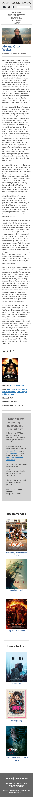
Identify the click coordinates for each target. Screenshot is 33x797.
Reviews (16, 12)
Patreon (16, 20)
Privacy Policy (16, 786)
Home (9, 783)
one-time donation (13, 451)
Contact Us (20, 783)
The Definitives (16, 15)
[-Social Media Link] (4, 7)
